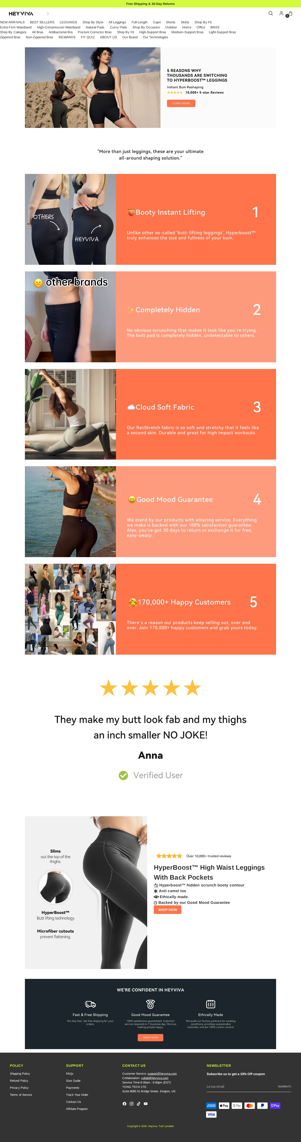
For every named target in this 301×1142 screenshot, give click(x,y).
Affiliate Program (77, 1109)
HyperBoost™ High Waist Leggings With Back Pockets (209, 872)
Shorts (170, 22)
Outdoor (171, 27)
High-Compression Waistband (58, 27)
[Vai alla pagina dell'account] (280, 13)
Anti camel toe (172, 891)
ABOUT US (108, 37)
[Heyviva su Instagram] (132, 1104)
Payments (72, 1087)
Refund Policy (19, 1080)
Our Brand (129, 37)
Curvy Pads (118, 27)
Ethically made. (174, 897)
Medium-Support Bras (187, 32)
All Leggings (117, 22)
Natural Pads (95, 27)
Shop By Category (13, 32)
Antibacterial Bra (60, 32)
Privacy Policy (19, 1087)
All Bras (37, 32)
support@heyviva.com (162, 1073)
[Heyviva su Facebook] (125, 1104)
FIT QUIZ (88, 37)
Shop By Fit (203, 22)
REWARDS (67, 37)
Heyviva (152, 1126)
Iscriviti (284, 1086)
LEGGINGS (68, 22)
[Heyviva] (21, 13)
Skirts (185, 22)
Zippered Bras (10, 37)
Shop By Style (93, 22)
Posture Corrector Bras (95, 32)
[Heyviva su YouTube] (146, 1104)
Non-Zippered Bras (39, 37)
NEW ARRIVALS (12, 22)
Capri (157, 22)
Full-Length (140, 22)
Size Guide (73, 1080)
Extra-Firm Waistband (16, 27)
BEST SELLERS (42, 22)
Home (186, 27)
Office (201, 27)
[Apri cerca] (271, 13)
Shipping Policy (20, 1073)
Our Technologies (155, 37)
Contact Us (73, 1101)
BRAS (214, 27)
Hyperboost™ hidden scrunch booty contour (201, 885)
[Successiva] (48, 13)
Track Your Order (77, 1094)
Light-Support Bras (222, 32)
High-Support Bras (152, 32)
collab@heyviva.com (154, 1078)
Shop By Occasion (146, 27)
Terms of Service (21, 1094)
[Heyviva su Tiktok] (139, 1104)
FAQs (69, 1073)
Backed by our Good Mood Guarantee (194, 902)
